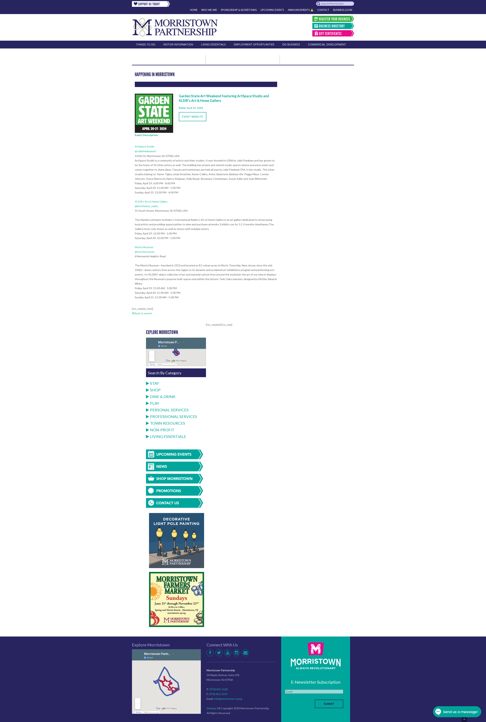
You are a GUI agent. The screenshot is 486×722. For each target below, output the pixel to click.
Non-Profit (162, 430)
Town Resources (167, 423)
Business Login (342, 9)
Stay (154, 383)
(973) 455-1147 (218, 694)
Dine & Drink (163, 396)
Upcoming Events (272, 9)
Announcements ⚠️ (300, 9)
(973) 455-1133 (219, 689)
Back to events (143, 313)
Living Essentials (168, 436)
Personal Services (169, 410)
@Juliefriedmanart (145, 151)
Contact (323, 9)
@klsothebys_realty (146, 206)
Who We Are (209, 9)
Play (154, 403)
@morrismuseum (145, 251)
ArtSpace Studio (144, 146)
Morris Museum (144, 247)
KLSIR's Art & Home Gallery (151, 201)
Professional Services (173, 416)
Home (193, 9)
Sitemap (211, 708)
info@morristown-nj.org (228, 698)
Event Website (192, 116)
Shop (155, 390)
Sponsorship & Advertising (239, 9)
